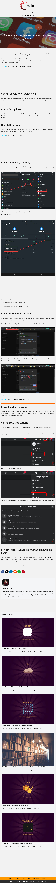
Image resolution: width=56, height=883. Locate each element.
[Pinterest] (23, 571)
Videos (19, 651)
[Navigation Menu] (28, 13)
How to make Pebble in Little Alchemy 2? (15, 687)
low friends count (17, 559)
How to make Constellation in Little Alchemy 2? (17, 843)
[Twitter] (25, 16)
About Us (11, 878)
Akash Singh (6, 651)
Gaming (12, 651)
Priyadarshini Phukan (7, 770)
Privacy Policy (35, 878)
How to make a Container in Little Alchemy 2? (17, 725)
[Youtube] (28, 16)
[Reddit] (15, 571)
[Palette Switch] (23, 12)
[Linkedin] (31, 16)
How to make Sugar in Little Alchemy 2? (15, 648)
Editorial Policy (27, 878)
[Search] (32, 12)
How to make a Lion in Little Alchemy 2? (15, 805)
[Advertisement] (28, 79)
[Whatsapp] (19, 571)
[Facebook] (23, 16)
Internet (15, 651)
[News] (33, 16)
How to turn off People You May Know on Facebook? (19, 66)
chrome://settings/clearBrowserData (17, 324)
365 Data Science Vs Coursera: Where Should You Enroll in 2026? (23, 767)
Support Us (44, 878)
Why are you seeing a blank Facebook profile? (17, 399)
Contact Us (18, 878)
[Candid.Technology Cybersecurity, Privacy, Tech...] (28, 5)
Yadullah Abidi (15, 43)
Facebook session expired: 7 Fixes (14, 135)
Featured (16, 770)
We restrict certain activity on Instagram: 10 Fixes (18, 565)
